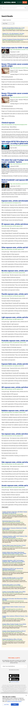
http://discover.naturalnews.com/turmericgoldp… (12, 514)
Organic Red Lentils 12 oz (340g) (11, 584)
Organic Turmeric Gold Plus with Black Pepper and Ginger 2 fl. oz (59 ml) (14, 512)
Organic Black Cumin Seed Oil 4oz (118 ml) (14, 545)
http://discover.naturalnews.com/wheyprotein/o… (13, 625)
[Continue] (25, 666)
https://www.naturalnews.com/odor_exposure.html (12, 464)
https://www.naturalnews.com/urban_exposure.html (13, 249)
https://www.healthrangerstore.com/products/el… (13, 522)
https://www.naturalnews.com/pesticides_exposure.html (14, 342)
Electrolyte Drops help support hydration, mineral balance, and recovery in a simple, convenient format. (14, 524)
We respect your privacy (14, 669)
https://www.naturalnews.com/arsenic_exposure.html (13, 487)
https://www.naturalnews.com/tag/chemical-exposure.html (14, 124)
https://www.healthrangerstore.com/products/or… (13, 29)
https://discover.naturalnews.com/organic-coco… (13, 592)
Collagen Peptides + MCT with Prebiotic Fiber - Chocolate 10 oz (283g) (14, 536)
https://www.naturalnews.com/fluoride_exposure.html (13, 296)
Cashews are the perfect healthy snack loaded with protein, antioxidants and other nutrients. (13, 620)
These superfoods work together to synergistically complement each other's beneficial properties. (13, 565)
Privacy (7, 686)
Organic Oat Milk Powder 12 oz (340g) (12, 578)
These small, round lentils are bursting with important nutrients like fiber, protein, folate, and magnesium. (14, 588)
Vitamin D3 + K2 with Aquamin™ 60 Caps (13, 33)
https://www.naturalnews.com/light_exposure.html (12, 319)
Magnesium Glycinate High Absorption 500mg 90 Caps (14, 599)
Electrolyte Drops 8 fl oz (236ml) (11, 521)
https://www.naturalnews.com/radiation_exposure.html (13, 412)
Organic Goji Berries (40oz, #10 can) (12, 639)
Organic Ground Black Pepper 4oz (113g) (13, 28)
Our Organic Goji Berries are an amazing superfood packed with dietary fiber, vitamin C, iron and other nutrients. (13, 643)
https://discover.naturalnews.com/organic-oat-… (12, 579)
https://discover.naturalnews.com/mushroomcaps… (13, 530)
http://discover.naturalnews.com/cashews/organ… (13, 618)
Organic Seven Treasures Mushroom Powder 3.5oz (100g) (14, 528)
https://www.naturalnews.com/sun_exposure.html (12, 435)
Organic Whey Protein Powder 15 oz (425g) (14, 624)
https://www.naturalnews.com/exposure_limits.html (13, 365)
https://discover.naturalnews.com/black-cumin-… (12, 546)
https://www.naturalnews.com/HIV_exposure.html (12, 389)
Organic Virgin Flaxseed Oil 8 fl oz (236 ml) (14, 631)
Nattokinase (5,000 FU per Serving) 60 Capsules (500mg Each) (12, 569)
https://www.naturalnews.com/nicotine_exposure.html (13, 272)
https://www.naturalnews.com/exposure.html (11, 202)
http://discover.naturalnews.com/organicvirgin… (12, 632)
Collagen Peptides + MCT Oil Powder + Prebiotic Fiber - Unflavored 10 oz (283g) (13, 561)
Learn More (6, 704)
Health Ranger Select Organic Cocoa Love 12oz (13, 607)
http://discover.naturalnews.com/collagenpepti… (12, 562)
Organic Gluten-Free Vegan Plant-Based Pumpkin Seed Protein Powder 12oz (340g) (14, 553)
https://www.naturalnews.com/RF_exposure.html (12, 226)
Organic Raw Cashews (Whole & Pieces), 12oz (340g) (15, 616)
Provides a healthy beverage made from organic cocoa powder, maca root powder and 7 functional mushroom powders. (14, 611)
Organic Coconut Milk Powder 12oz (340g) (13, 591)
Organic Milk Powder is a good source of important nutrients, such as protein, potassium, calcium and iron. (14, 581)
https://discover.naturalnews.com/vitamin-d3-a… (12, 34)
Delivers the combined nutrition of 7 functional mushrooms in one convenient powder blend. (12, 532)
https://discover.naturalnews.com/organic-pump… (13, 554)
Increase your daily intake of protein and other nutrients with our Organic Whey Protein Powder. (14, 627)
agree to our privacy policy (14, 701)
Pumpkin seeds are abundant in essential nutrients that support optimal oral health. (14, 557)
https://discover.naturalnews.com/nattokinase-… (12, 571)
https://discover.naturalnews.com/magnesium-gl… (13, 601)
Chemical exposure (8, 123)
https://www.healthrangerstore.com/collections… (13, 538)
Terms (11, 686)
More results (5, 507)
